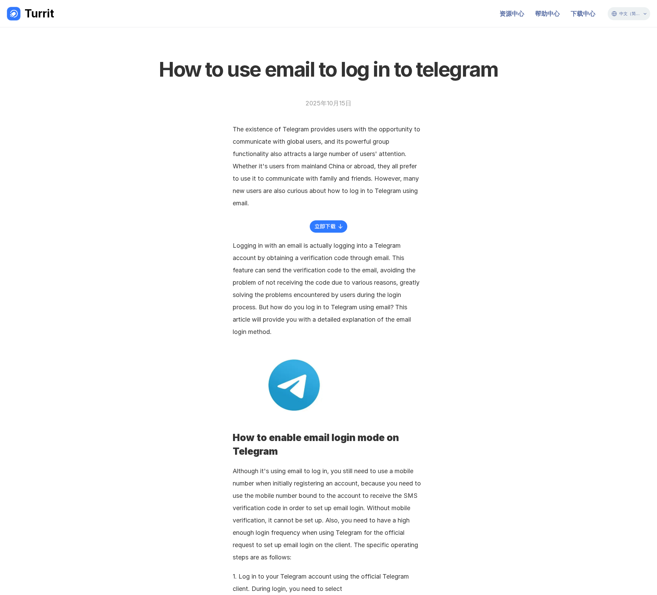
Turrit (39, 13)
